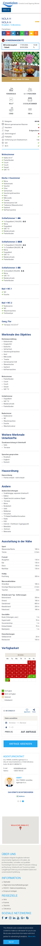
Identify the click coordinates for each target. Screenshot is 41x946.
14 (25, 669)
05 (16, 666)
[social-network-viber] (30, 918)
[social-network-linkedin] (15, 918)
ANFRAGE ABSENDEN (20, 743)
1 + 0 (11, 727)
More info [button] (31, 936)
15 (29, 669)
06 (21, 666)
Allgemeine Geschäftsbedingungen (15, 885)
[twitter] (13, 33)
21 (25, 673)
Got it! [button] (11, 942)
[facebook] (4, 33)
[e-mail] (31, 33)
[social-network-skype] (28, 918)
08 (29, 666)
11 (12, 669)
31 (7, 680)
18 (12, 673)
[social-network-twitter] (7, 918)
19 (16, 673)
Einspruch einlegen (10, 891)
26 (16, 676)
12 (16, 669)
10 (7, 669)
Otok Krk (6, 905)
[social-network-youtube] (18, 918)
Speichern (27, 712)
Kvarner (6, 902)
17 (7, 673)
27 (21, 676)
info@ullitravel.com (20, 768)
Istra (5, 899)
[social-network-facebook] (3, 918)
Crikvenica (7, 909)
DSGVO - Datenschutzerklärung (14, 888)
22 (29, 673)
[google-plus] (8, 33)
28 (25, 676)
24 (7, 676)
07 (25, 666)
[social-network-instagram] (11, 918)
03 (7, 666)
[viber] (26, 33)
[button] (35, 669)
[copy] (36, 33)
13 (21, 669)
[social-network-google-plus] (23, 918)
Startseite (6, 882)
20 (21, 673)
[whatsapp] (22, 33)
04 (12, 666)
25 (12, 676)
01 (29, 662)
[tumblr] (17, 33)
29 (29, 676)
